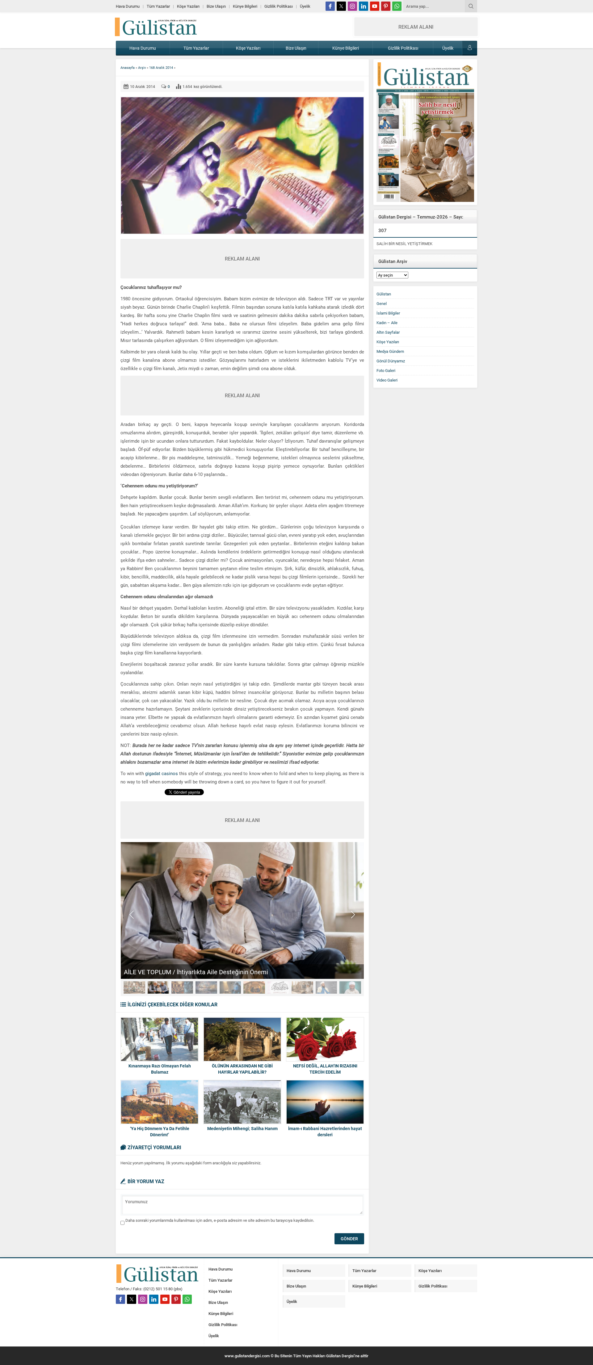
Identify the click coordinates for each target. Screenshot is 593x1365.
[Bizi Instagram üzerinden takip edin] (352, 6)
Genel (381, 303)
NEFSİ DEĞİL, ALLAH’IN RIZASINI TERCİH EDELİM (325, 1069)
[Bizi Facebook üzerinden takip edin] (330, 6)
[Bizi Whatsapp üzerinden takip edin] (397, 6)
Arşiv (142, 67)
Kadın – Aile (386, 322)
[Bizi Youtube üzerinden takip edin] (374, 6)
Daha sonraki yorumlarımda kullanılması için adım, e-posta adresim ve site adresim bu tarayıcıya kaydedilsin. (219, 1220)
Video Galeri (386, 380)
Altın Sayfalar (388, 332)
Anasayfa (127, 67)
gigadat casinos (161, 773)
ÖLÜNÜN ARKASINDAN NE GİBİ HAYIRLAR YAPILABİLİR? (242, 1069)
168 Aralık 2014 (161, 67)
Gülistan (383, 294)
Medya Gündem (390, 351)
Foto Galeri (385, 370)
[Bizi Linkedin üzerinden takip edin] (363, 6)
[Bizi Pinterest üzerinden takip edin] (385, 6)
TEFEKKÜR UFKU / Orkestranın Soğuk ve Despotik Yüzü (199, 972)
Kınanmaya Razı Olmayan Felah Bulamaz (159, 1069)
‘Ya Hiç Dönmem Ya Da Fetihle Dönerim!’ (159, 1131)
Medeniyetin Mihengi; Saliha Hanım (242, 1128)
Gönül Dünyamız (390, 361)
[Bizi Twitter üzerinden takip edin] (341, 6)
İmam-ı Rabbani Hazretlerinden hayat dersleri (325, 1131)
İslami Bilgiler (388, 313)
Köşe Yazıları (387, 341)
